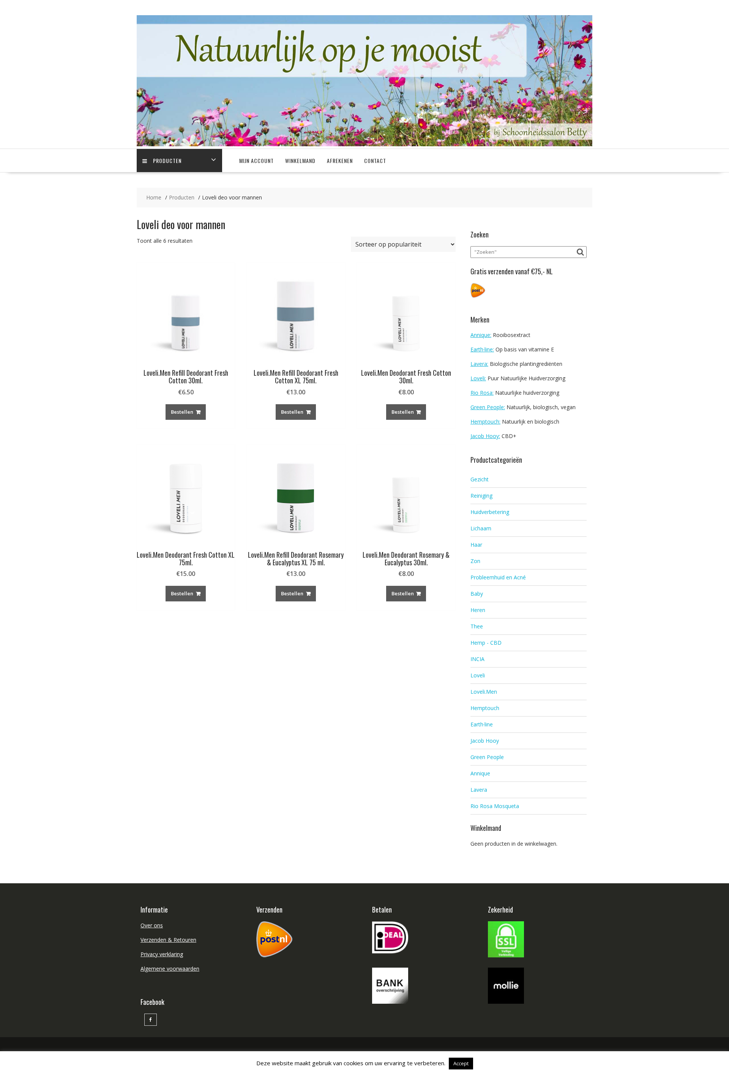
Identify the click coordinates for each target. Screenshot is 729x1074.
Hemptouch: (485, 421)
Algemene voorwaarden (169, 968)
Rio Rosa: (482, 392)
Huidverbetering (489, 512)
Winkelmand (300, 161)
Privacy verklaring (161, 954)
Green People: (487, 407)
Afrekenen (340, 161)
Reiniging (481, 495)
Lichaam (480, 528)
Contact (375, 161)
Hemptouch (484, 708)
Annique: (480, 334)
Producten (167, 161)
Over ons (151, 925)
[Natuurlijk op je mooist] (364, 144)
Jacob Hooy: (485, 436)
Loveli (477, 675)
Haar (476, 544)
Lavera (478, 789)
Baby (476, 593)
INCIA (477, 659)
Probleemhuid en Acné (498, 577)
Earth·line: (482, 349)
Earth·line (481, 724)
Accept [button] (461, 1063)
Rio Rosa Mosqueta (494, 806)
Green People (487, 757)
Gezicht (479, 479)
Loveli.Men (483, 691)
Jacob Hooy (484, 740)
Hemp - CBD (486, 642)
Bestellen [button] (182, 411)
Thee (476, 626)
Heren (477, 610)
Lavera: (479, 363)
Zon (475, 561)
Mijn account (256, 161)
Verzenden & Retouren (168, 939)
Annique (480, 773)
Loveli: (478, 378)
